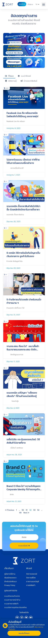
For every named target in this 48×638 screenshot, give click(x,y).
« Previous (9, 510)
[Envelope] (26, 617)
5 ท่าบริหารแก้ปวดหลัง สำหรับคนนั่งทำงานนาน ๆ (24, 301)
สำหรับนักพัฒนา (10, 581)
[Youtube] (31, 617)
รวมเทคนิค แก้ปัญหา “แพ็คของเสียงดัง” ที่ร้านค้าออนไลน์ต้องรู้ (22, 394)
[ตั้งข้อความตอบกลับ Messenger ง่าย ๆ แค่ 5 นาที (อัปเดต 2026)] (24, 62)
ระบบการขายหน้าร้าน (12, 599)
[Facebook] (17, 617)
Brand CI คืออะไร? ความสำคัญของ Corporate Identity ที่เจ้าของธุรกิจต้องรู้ (23, 487)
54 (38, 510)
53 (34, 510)
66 (20, 512)
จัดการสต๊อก (31, 577)
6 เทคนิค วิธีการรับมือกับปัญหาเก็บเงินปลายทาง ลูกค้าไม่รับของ (23, 254)
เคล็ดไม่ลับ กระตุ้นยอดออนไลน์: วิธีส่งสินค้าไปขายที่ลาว (23, 441)
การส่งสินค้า (30, 585)
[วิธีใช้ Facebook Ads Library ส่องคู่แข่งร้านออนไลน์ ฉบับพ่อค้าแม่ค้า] (24, 50)
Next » (26, 512)
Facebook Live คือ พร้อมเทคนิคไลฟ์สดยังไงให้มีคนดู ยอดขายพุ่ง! (22, 114)
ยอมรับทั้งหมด (24, 633)
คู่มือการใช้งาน (9, 574)
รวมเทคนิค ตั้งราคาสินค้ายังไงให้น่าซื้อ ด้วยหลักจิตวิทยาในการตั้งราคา (23, 208)
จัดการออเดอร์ (31, 574)
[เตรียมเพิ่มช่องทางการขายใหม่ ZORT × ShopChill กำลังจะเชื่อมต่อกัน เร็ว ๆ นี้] (24, 38)
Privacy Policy (9, 585)
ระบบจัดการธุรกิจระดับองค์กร (15, 607)
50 (23, 510)
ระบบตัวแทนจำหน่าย (12, 596)
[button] (44, 4)
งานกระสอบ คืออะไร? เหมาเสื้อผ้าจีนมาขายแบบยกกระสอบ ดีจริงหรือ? (23, 348)
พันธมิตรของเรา (10, 577)
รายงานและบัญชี (32, 581)
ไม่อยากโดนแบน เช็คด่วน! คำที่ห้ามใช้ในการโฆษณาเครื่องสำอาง (23, 161)
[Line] (21, 617)
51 (27, 510)
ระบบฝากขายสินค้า (11, 603)
